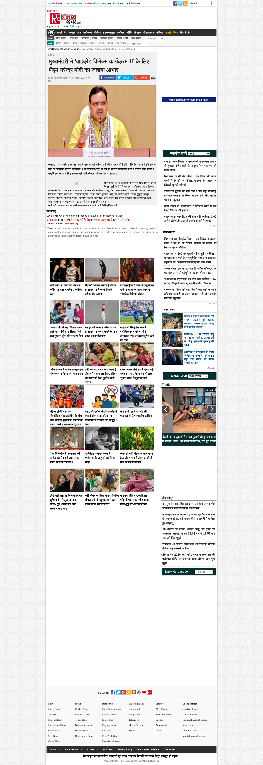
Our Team (108, 749)
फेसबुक (94, 219)
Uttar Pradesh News (111, 709)
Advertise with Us (73, 749)
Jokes (132, 730)
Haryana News (109, 725)
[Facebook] (113, 693)
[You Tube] (144, 693)
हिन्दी (72, 26)
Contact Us (93, 749)
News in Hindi (55, 223)
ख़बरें (59, 32)
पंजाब (94, 38)
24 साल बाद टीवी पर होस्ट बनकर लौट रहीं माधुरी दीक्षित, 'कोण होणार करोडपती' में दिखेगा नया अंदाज (189, 439)
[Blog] (134, 693)
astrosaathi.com (190, 714)
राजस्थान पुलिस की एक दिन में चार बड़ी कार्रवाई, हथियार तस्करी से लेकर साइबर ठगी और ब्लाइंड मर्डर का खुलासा (190, 195)
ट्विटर (113, 219)
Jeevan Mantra (163, 714)
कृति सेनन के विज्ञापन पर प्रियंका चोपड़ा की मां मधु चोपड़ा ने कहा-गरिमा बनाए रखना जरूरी (102, 500)
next (212, 409)
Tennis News (81, 719)
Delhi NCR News (110, 736)
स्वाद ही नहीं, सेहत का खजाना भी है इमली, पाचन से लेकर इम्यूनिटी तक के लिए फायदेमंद (137, 458)
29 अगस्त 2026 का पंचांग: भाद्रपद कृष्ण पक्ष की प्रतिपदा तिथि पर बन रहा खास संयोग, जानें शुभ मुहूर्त (188, 559)
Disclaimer (169, 749)
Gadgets (160, 719)
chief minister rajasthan (68, 228)
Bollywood (134, 709)
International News (57, 725)
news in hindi (129, 228)
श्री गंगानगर (121, 43)
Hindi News (52, 49)
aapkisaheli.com (190, 709)
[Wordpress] (139, 693)
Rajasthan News (109, 714)
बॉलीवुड (97, 32)
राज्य (50, 38)
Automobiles (162, 725)
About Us (55, 749)
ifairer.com (187, 725)
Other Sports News (84, 736)
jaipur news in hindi (98, 231)
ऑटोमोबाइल (148, 32)
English (79, 26)
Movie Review (136, 725)
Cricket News (81, 709)
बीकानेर (92, 43)
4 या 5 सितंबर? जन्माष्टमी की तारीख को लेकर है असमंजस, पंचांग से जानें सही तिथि (65, 458)
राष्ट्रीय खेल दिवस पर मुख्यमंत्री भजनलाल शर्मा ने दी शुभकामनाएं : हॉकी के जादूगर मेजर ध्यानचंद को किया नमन (190, 166)
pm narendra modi (95, 228)
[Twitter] (118, 693)
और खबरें (213, 226)
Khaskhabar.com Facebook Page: (189, 99)
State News (107, 703)
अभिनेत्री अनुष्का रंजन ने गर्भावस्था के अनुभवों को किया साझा (100, 458)
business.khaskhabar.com (194, 719)
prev (165, 409)
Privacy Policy (125, 749)
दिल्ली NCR (122, 38)
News (50, 703)
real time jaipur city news (125, 231)
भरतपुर (110, 43)
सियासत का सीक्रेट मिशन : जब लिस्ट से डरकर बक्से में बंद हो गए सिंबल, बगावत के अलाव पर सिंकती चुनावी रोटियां (190, 180)
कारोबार (120, 32)
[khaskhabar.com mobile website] (149, 693)
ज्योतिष (129, 32)
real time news (62, 231)
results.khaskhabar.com (193, 736)
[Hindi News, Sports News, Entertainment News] (51, 32)
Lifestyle (160, 703)
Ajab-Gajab (161, 709)
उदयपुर (83, 43)
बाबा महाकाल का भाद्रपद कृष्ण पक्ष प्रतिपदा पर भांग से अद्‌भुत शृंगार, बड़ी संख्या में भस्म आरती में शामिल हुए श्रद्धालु (188, 518)
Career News (54, 741)
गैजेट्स (137, 32)
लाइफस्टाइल (109, 32)
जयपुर (58, 43)
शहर (50, 43)
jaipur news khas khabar (61, 235)
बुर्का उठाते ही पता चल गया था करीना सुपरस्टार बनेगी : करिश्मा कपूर (66, 289)
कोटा (75, 43)
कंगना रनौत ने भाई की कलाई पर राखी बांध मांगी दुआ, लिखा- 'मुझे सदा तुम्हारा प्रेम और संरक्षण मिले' (67, 331)
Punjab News (108, 719)
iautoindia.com (189, 730)
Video (158, 730)
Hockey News (81, 730)
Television (134, 719)
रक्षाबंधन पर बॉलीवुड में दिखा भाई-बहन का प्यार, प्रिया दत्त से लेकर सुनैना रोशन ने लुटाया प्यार (137, 374)
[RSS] (128, 693)
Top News (53, 714)
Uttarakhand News (111, 741)
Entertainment (136, 703)
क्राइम (72, 32)
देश (65, 32)
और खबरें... (211, 368)
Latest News (54, 709)
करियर (159, 32)
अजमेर (101, 43)
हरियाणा (85, 38)
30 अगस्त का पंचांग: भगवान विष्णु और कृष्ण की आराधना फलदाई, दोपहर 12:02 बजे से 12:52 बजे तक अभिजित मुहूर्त (188, 533)
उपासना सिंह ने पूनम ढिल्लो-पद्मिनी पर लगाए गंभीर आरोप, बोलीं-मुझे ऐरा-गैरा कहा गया (135, 500)
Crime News (54, 730)
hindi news (113, 228)
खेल (79, 32)
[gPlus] (123, 693)
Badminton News (83, 725)
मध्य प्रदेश (136, 38)
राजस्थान (74, 38)
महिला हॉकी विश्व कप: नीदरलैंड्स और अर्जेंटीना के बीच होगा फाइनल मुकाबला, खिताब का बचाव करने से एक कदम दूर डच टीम (66, 420)
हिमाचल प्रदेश (107, 38)
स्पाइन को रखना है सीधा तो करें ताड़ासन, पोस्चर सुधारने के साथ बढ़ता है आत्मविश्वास (101, 331)
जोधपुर (66, 43)
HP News (106, 730)
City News (53, 736)
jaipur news (79, 231)
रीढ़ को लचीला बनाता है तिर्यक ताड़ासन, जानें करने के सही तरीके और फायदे (100, 289)
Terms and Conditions (148, 749)
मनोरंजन (87, 32)
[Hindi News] (65, 23)
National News (55, 719)
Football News (82, 714)
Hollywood (134, 714)
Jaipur (75, 49)
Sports (78, 703)
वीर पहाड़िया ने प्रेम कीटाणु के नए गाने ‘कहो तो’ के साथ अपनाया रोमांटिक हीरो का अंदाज (137, 289)
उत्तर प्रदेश (61, 38)
